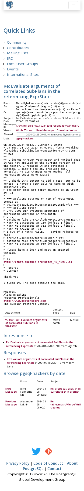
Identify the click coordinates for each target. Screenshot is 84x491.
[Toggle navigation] (73, 5)
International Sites (23, 74)
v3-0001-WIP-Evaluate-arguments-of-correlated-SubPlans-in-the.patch (26, 323)
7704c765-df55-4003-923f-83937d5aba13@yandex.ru (47, 125)
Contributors (18, 47)
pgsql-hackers (25, 138)
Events (13, 69)
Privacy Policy (17, 463)
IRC (10, 58)
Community (17, 42)
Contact (54, 468)
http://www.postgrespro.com (25, 300)
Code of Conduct (48, 463)
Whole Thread (24, 130)
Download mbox (67, 130)
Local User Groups (22, 63)
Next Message (11, 390)
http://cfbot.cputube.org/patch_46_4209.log (38, 261)
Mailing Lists (17, 53)
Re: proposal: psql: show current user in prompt (65, 390)
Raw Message (45, 130)
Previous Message (11, 403)
